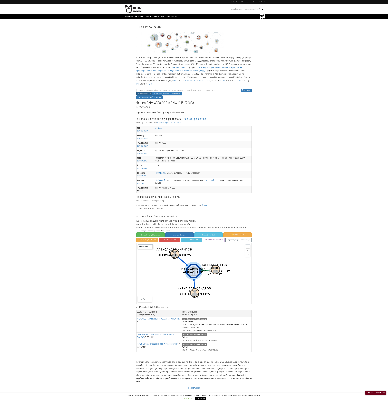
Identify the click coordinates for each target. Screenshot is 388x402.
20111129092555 (142, 161)
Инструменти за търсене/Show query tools (149, 97)
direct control (190, 80)
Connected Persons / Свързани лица (150, 235)
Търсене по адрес (229, 67)
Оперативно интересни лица (157, 70)
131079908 (158, 128)
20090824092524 (142, 131)
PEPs (150, 84)
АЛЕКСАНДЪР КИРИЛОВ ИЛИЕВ (149, 319)
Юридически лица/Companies (161, 94)
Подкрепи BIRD (194, 388)
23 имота (205, 205)
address (222, 80)
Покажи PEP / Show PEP (169, 240)
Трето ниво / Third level (208, 235)
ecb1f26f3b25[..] (161, 173)
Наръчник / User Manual (376, 393)
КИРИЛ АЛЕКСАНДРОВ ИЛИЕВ (148, 344)
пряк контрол (202, 67)
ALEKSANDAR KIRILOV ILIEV (170, 319)
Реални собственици (179, 67)
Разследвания (129, 16)
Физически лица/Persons (144, 94)
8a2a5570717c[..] (210, 180)
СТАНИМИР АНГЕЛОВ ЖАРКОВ (148, 334)
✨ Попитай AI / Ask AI (237, 234)
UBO (174, 80)
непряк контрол (215, 67)
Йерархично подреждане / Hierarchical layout (238, 240)
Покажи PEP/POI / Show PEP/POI (147, 240)
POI (137, 84)
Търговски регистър (193, 119)
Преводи (156, 16)
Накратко (148, 16)
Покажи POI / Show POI (192, 240)
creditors (237, 80)
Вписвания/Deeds (176, 94)
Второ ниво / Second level (179, 235)
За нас (163, 16)
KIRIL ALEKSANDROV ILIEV (169, 344)
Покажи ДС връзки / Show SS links (214, 240)
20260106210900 (142, 168)
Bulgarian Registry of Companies (169, 122)
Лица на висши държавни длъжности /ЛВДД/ (187, 70)
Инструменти (139, 16)
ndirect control (204, 80)
